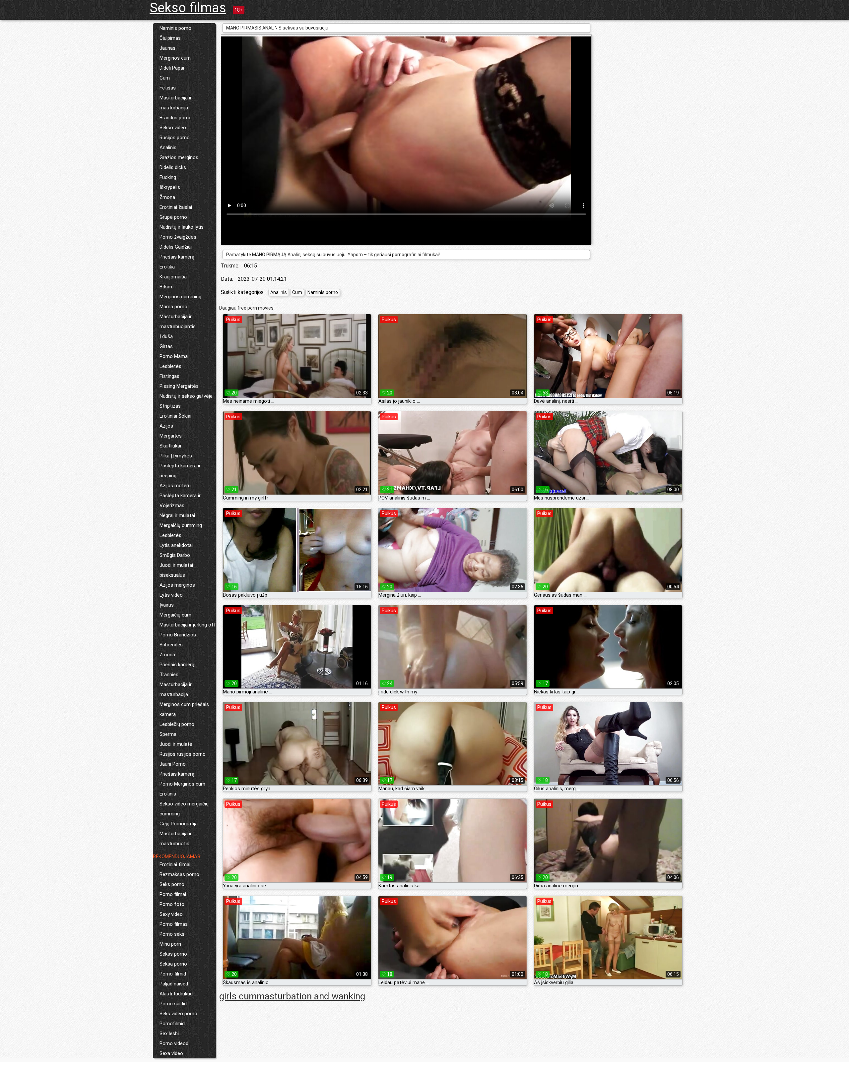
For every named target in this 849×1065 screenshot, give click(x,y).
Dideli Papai (172, 68)
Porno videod (174, 1043)
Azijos (166, 426)
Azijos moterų (175, 486)
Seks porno (172, 884)
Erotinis (168, 794)
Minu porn (170, 944)
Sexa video (171, 1053)
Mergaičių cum (175, 615)
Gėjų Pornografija (179, 824)
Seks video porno (178, 1014)
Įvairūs (167, 605)
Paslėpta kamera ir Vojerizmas (180, 500)
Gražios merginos (179, 157)
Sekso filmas (188, 8)
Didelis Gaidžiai (176, 247)
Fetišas (168, 88)
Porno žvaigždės (178, 237)
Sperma (168, 734)
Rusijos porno (175, 138)
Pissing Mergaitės (179, 386)
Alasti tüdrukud (176, 994)
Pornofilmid (172, 1024)
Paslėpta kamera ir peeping (180, 471)
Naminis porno (175, 28)
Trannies (169, 675)
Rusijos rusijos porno (183, 754)
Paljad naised (174, 984)
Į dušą (166, 336)
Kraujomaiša (173, 277)
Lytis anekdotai (176, 545)
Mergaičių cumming (181, 525)
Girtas (166, 346)
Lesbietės (170, 366)
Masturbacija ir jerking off (188, 625)
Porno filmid (173, 974)
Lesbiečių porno (177, 724)
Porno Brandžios (178, 635)
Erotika (167, 267)
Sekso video (173, 128)
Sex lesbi (169, 1033)
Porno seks (172, 934)
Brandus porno (176, 118)
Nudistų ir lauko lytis (182, 227)
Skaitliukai (170, 446)
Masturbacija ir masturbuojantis (178, 321)
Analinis (168, 147)
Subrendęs (171, 645)
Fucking (168, 177)
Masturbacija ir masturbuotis (176, 839)
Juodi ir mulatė (176, 744)
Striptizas (170, 406)
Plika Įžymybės (176, 456)
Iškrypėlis (170, 187)
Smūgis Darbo (175, 555)
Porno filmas (174, 924)
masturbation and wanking (311, 996)
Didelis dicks (173, 167)
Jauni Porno (173, 764)
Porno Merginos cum (182, 784)
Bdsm (166, 287)
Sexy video (171, 914)
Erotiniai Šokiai (175, 416)
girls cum (238, 996)
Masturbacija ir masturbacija (176, 103)
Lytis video (171, 595)
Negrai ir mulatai (177, 515)
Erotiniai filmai (175, 864)
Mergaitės (171, 436)
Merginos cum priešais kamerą (184, 709)
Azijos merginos (177, 585)
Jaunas (167, 48)
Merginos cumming (180, 297)
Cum (165, 78)
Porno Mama (174, 356)
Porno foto (172, 904)
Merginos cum (175, 58)
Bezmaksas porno (179, 874)
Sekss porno (173, 954)
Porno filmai (173, 894)
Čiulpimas (170, 38)
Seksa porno (173, 964)
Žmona (167, 197)
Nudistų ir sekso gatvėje (186, 396)
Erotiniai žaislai (176, 207)
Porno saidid (173, 1004)
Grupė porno (173, 217)
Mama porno (173, 307)
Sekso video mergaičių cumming (184, 809)
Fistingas (169, 376)
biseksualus (172, 575)
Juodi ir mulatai (176, 565)
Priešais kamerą (177, 257)
